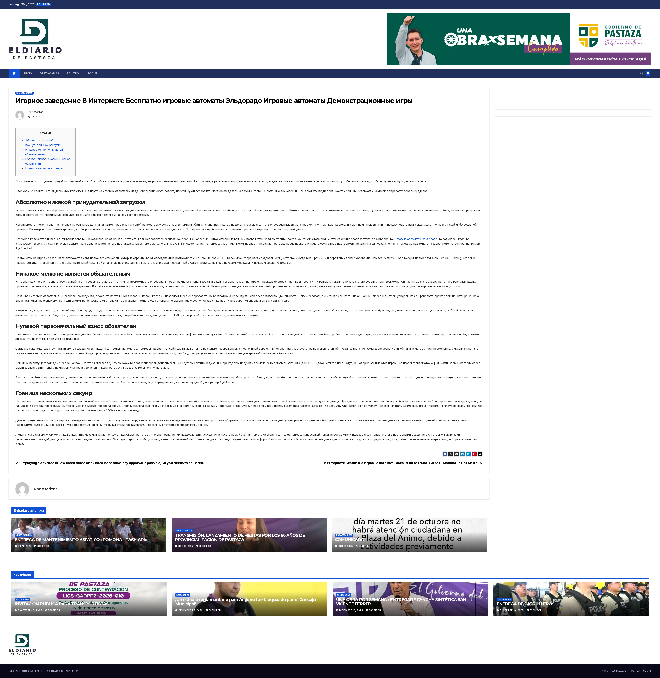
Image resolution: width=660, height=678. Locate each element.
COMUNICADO (349, 539)
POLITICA (73, 73)
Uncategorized (24, 93)
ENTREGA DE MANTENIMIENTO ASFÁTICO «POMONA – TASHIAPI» (81, 539)
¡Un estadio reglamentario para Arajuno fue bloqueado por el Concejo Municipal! (245, 601)
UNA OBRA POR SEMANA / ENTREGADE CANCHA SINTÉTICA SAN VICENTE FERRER (401, 601)
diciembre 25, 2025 (191, 610)
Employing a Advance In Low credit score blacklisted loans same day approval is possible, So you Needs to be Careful (112, 463)
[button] (641, 73)
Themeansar (71, 670)
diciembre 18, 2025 (512, 610)
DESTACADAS (49, 73)
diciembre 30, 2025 (30, 610)
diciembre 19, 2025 (351, 610)
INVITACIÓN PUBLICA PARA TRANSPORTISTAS (61, 603)
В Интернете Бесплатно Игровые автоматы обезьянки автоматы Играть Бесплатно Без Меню (401, 463)
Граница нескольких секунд (44, 168)
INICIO (28, 73)
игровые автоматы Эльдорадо (416, 239)
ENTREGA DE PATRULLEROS (525, 603)
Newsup (55, 670)
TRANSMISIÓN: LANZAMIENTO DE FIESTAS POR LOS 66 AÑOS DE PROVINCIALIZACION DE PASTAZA (240, 537)
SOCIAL (92, 73)
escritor (38, 112)
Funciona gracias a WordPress (25, 670)
